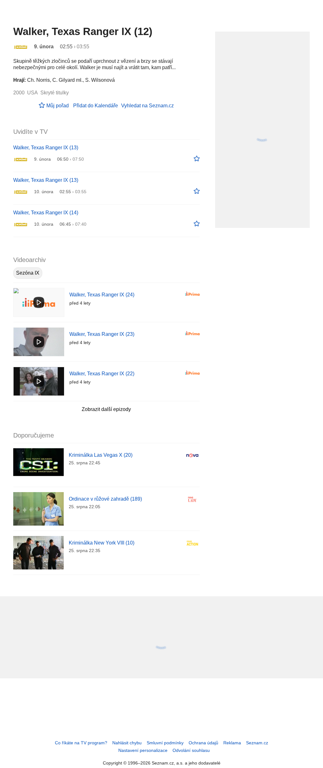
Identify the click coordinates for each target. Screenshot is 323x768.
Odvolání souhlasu (191, 750)
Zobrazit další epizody (106, 409)
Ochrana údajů (203, 742)
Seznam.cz (257, 742)
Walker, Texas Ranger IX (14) (45, 212)
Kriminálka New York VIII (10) (101, 542)
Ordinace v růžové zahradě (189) (105, 499)
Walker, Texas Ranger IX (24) (101, 294)
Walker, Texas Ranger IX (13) (45, 147)
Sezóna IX (27, 273)
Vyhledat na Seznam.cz (147, 105)
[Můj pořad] (197, 159)
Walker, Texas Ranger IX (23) (101, 334)
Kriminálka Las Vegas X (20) (100, 455)
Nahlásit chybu (127, 742)
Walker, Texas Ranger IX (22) (101, 373)
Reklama (232, 742)
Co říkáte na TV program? (81, 742)
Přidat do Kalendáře (95, 105)
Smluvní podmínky (165, 742)
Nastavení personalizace (142, 750)
